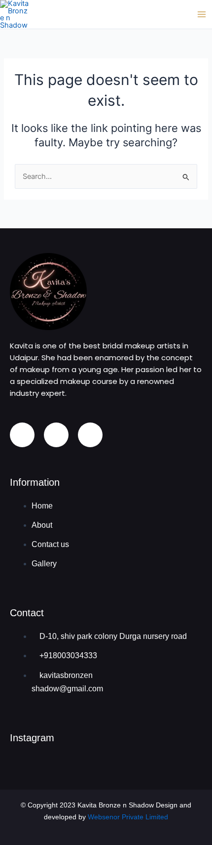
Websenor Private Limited (128, 817)
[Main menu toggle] (201, 14)
